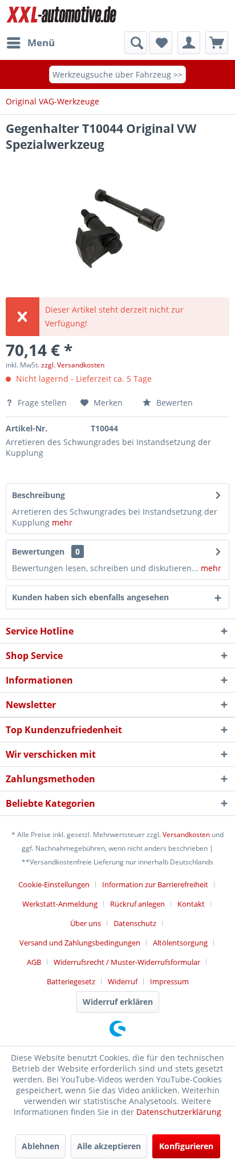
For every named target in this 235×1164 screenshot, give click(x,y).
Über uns (85, 923)
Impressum (169, 981)
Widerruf (122, 981)
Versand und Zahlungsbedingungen (79, 942)
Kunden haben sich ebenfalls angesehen (90, 597)
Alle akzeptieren (109, 1146)
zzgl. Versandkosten (72, 365)
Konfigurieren (186, 1146)
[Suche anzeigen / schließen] (135, 42)
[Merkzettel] (160, 42)
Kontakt (191, 904)
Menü (41, 42)
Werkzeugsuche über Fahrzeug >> (117, 74)
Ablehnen (40, 1146)
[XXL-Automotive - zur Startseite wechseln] (62, 16)
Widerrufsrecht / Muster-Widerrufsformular (127, 962)
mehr (62, 522)
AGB (34, 962)
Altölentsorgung (180, 942)
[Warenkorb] (216, 42)
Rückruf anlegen (137, 904)
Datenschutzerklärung (178, 1111)
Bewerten (173, 402)
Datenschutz (135, 923)
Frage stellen (42, 402)
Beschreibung (38, 495)
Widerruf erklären (118, 1001)
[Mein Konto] (188, 42)
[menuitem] (30, 42)
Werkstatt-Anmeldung (60, 904)
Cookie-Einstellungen (54, 884)
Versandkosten (186, 834)
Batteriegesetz (71, 981)
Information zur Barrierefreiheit (155, 884)
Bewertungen (38, 551)
